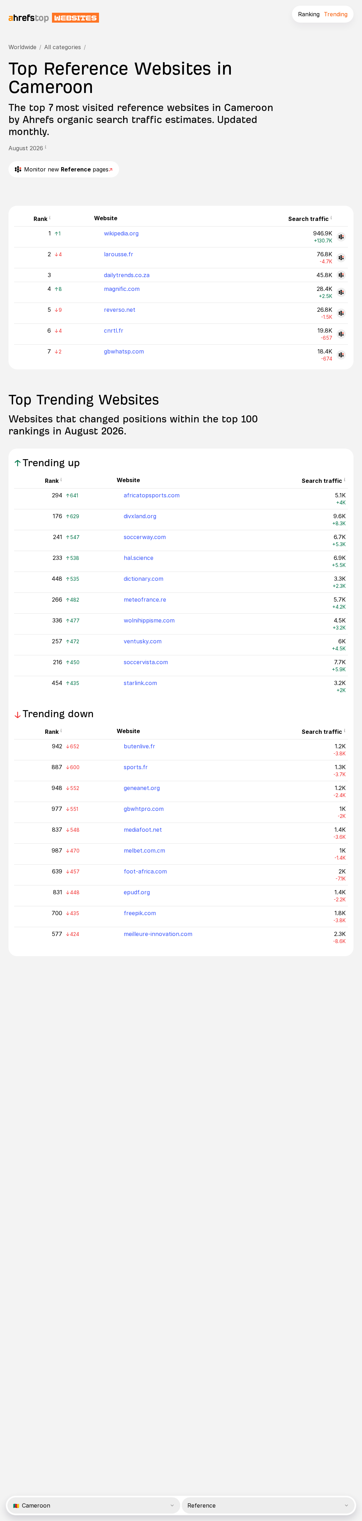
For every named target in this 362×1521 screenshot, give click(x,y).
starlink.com (140, 682)
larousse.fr (118, 254)
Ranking (309, 14)
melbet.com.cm (144, 850)
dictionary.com (143, 578)
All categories (62, 47)
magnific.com (122, 288)
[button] (46, 148)
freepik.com (140, 913)
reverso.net (119, 309)
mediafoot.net (143, 829)
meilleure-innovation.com (158, 933)
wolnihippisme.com (149, 620)
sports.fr (136, 767)
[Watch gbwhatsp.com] (341, 354)
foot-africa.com (145, 871)
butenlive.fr (139, 746)
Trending (336, 14)
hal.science (138, 557)
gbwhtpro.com (144, 808)
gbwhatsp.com (124, 351)
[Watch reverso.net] (341, 313)
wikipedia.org (121, 233)
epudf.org (137, 892)
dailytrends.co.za (127, 275)
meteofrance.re (145, 599)
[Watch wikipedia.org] (341, 236)
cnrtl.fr (113, 330)
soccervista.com (146, 662)
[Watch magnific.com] (341, 292)
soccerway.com (145, 536)
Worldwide (22, 47)
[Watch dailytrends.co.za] (341, 275)
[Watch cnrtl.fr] (341, 334)
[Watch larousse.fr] (341, 257)
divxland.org (140, 516)
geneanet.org (142, 787)
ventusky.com (143, 641)
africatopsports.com (152, 495)
